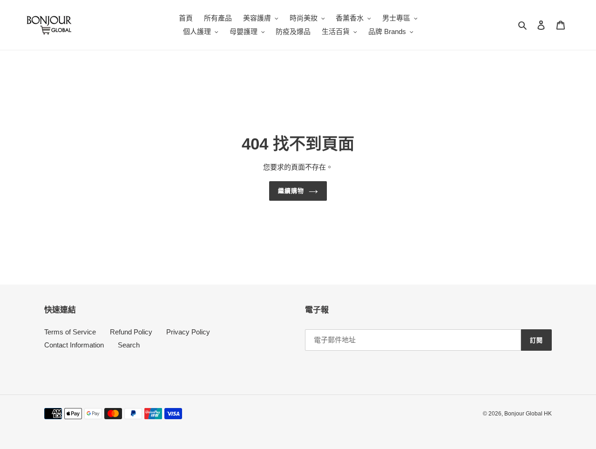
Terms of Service (70, 332)
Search (129, 345)
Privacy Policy (188, 332)
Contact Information (74, 345)
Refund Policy (131, 332)
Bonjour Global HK (528, 413)
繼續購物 (291, 190)
